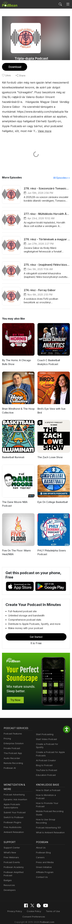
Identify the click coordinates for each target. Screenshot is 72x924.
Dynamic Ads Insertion (15, 799)
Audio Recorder (12, 758)
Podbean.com (47, 922)
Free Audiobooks (12, 827)
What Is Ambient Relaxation (50, 832)
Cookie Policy (34, 911)
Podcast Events (12, 862)
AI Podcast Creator (46, 760)
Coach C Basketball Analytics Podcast (48, 362)
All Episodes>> (61, 177)
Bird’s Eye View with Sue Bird (51, 410)
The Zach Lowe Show (50, 457)
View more (44, 131)
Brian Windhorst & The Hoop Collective (18, 410)
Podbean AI (10, 768)
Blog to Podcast (44, 765)
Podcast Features (13, 733)
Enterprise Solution (14, 743)
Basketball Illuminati (13, 457)
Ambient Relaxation (14, 832)
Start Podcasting (44, 734)
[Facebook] (26, 905)
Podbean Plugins (12, 822)
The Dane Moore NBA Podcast (14, 503)
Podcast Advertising (14, 794)
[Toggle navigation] (68, 4)
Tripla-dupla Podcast (31, 58)
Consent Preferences (33, 916)
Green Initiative (44, 867)
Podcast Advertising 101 (48, 827)
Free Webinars (11, 857)
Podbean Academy (14, 867)
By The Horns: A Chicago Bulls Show (16, 362)
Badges (8, 880)
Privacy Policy (14, 911)
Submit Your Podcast (15, 812)
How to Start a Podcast (48, 790)
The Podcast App (13, 753)
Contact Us (42, 877)
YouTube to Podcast (46, 770)
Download (15, 67)
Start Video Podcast (46, 739)
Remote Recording (13, 763)
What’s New (10, 852)
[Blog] (39, 905)
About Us (41, 847)
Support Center (12, 847)
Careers (40, 857)
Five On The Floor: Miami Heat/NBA (16, 552)
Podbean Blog (43, 852)
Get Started (36, 636)
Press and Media (45, 862)
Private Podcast (12, 748)
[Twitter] (32, 905)
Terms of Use (53, 911)
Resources (9, 885)
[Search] (60, 4)
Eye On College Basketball (52, 502)
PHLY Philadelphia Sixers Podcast (51, 552)
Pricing (7, 738)
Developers (10, 890)
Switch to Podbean (14, 817)
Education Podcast (46, 775)
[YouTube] (45, 905)
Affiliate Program (44, 872)
